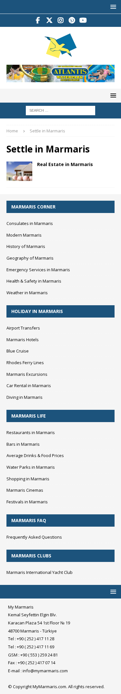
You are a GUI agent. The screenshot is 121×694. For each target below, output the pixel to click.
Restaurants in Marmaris (30, 432)
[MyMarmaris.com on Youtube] (83, 20)
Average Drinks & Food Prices (35, 455)
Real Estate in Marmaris (65, 164)
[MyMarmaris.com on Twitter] (49, 20)
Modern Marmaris (24, 235)
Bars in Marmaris (23, 444)
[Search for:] (60, 110)
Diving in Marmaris (24, 397)
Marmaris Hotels (22, 339)
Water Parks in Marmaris (30, 467)
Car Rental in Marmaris (28, 385)
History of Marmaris (25, 246)
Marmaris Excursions (26, 374)
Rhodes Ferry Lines (25, 362)
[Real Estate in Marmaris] (19, 171)
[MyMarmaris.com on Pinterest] (71, 20)
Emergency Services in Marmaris (38, 270)
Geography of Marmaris (30, 258)
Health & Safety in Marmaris (33, 281)
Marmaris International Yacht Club (39, 572)
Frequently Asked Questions (34, 537)
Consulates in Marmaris (29, 223)
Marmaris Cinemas (24, 490)
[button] (112, 7)
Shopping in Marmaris (27, 479)
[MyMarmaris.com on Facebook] (38, 20)
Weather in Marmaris (27, 293)
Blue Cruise (17, 351)
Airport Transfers (23, 328)
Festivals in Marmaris (27, 502)
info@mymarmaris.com (45, 671)
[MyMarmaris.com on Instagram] (60, 20)
